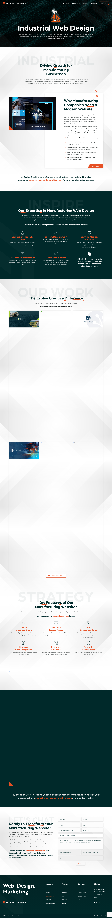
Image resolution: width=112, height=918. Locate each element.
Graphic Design (82, 892)
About (85, 3)
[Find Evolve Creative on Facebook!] (94, 902)
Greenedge (24, 375)
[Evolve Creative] (14, 3)
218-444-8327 (98, 894)
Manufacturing (49, 896)
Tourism (48, 889)
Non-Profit (48, 899)
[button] (70, 3)
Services (66, 3)
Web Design (81, 889)
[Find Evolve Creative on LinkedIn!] (99, 902)
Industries (76, 3)
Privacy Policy (104, 915)
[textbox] (71, 835)
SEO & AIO (81, 899)
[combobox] (80, 835)
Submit (80, 864)
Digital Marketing (82, 896)
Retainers (64, 899)
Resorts (48, 892)
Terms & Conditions (97, 915)
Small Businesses (50, 903)
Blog (63, 896)
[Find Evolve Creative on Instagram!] (96, 902)
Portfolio (93, 3)
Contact (64, 903)
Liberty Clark (88, 375)
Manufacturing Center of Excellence (23, 506)
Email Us (96, 897)
